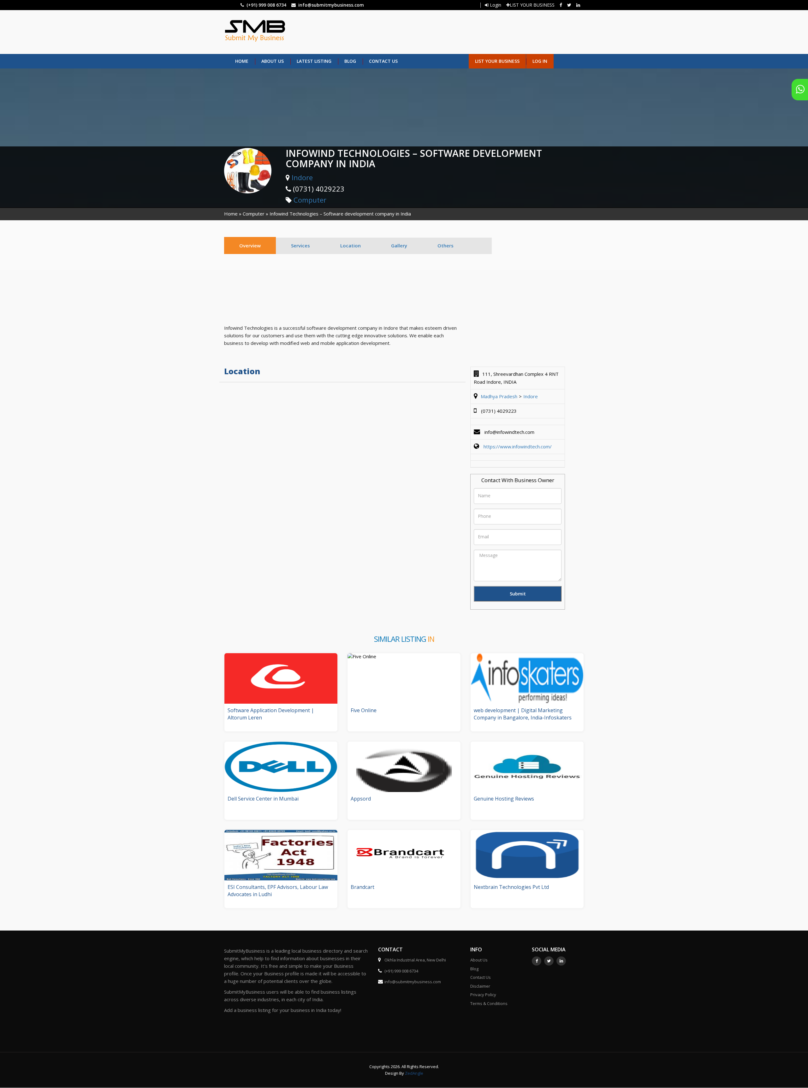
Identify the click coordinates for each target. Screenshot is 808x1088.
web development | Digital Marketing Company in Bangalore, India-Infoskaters (523, 714)
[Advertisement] (431, 31)
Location (350, 245)
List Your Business (497, 61)
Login (495, 5)
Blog (350, 61)
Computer (310, 199)
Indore (302, 177)
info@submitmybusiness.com (331, 5)
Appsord (361, 798)
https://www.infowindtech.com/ (518, 446)
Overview (250, 245)
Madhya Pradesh (499, 396)
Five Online (364, 710)
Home (241, 61)
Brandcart (362, 887)
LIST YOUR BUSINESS (532, 5)
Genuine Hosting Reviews (504, 798)
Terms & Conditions (489, 1003)
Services (300, 245)
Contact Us (383, 61)
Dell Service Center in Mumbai (263, 798)
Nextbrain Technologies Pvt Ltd (511, 887)
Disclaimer (480, 986)
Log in (539, 61)
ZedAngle (413, 1073)
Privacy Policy (483, 994)
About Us (272, 61)
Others (445, 245)
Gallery (399, 245)
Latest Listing (314, 61)
